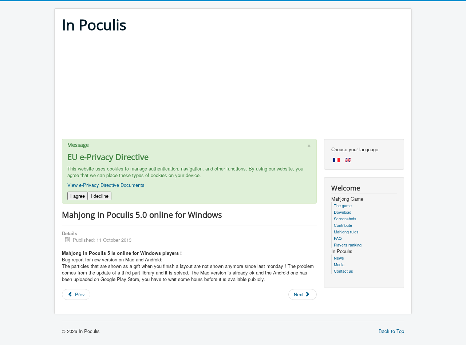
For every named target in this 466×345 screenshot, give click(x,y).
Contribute (343, 225)
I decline (99, 195)
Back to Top (391, 331)
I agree (77, 195)
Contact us (343, 271)
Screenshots (345, 218)
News (339, 258)
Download (342, 212)
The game (343, 205)
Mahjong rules (346, 231)
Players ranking (348, 245)
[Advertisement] (233, 88)
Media (339, 264)
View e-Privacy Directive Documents (106, 184)
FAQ (338, 238)
